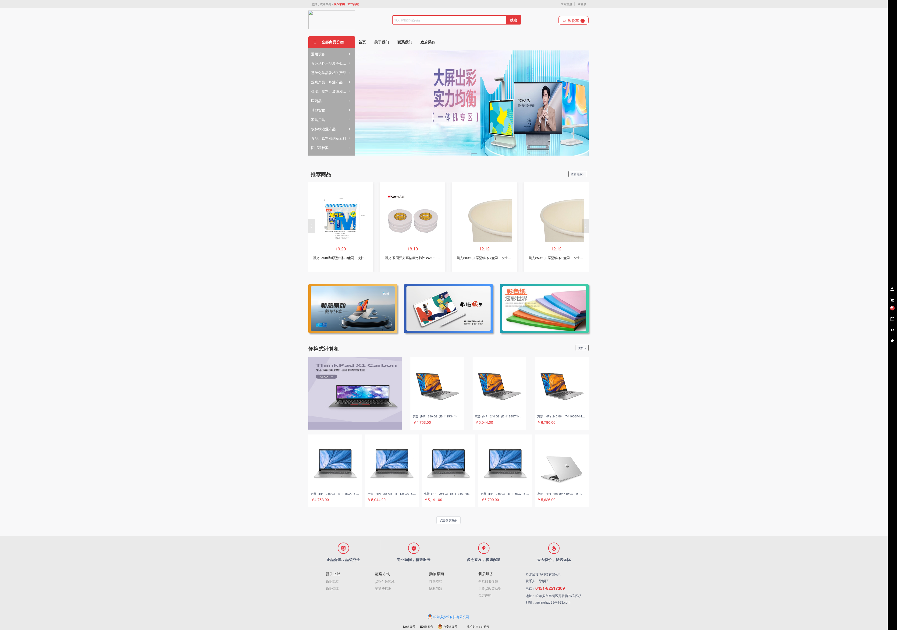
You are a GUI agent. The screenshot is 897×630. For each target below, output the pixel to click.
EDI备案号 (426, 626)
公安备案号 (450, 626)
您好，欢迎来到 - (335, 4)
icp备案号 (409, 626)
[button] (311, 226)
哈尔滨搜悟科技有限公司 (451, 616)
